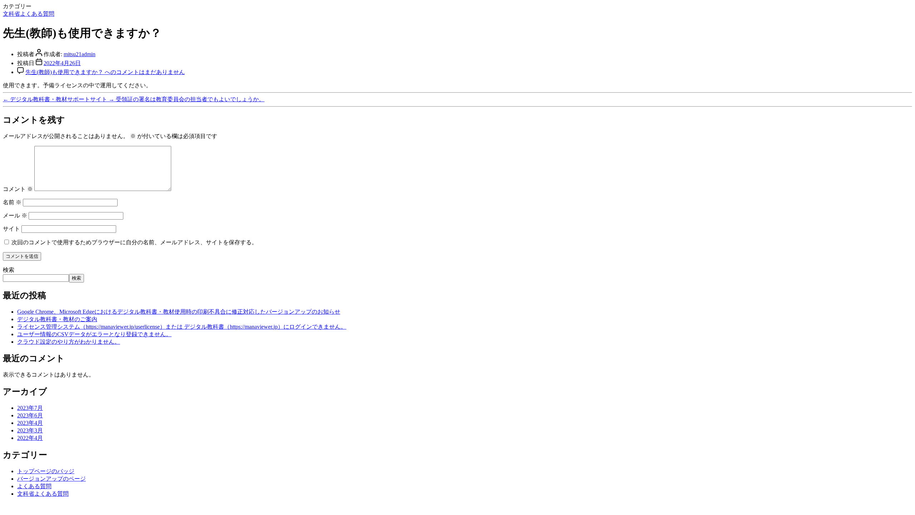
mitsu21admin (79, 54)
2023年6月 (30, 415)
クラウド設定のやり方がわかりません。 (68, 342)
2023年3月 (30, 430)
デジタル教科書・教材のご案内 (57, 319)
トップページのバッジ (45, 471)
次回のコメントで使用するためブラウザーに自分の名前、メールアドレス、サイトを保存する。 (134, 242)
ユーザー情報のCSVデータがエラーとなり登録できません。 (94, 334)
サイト (11, 229)
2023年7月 (30, 408)
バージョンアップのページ (51, 479)
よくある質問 (34, 486)
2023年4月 (30, 423)
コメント (18, 189)
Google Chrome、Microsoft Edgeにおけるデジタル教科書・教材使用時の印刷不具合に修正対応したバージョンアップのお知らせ (178, 312)
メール (15, 215)
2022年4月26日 (62, 63)
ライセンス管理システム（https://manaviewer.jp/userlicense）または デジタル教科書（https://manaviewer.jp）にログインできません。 (181, 327)
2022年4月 (30, 438)
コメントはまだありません (105, 72)
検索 (8, 270)
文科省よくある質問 (28, 14)
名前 (12, 202)
